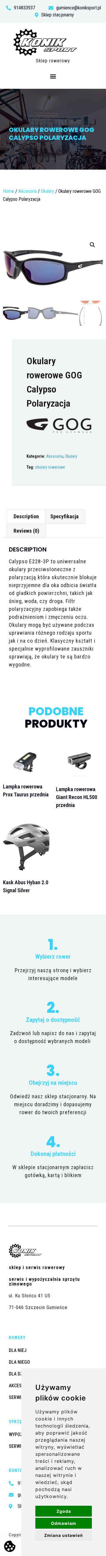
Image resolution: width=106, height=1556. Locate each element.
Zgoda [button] (64, 1511)
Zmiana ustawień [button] (63, 1535)
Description (26, 516)
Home (8, 191)
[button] (53, 76)
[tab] (26, 516)
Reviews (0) (26, 531)
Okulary (47, 191)
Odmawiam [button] (63, 1523)
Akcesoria (27, 191)
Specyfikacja (64, 516)
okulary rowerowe (50, 467)
